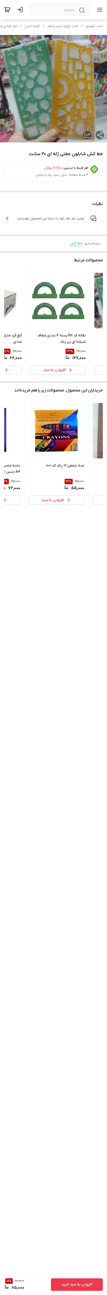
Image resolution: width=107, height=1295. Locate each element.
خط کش (76, 243)
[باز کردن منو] (99, 9)
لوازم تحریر (32, 26)
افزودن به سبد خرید (77, 1284)
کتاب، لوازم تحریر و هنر (62, 26)
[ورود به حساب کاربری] (21, 9)
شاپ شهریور (94, 26)
